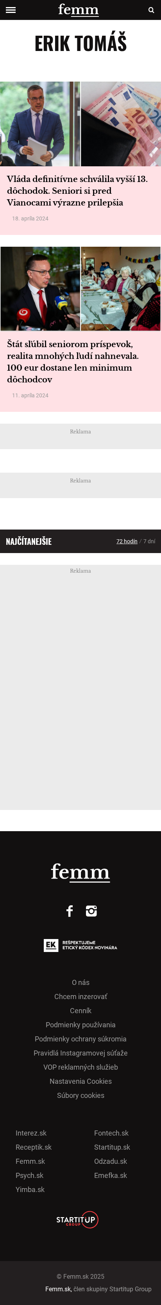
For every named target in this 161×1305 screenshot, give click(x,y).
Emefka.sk (110, 1175)
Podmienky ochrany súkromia (81, 1039)
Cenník (80, 1011)
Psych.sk (29, 1175)
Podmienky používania (81, 1025)
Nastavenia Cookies (81, 1081)
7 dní (149, 541)
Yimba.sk (30, 1189)
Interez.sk (31, 1133)
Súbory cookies (80, 1095)
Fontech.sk (111, 1133)
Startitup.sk (112, 1147)
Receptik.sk (34, 1147)
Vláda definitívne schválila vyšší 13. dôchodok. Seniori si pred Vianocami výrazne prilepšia (77, 191)
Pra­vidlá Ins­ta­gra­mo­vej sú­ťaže (81, 1053)
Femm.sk (30, 1161)
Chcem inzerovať (80, 996)
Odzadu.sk (110, 1161)
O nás (80, 982)
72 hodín (127, 541)
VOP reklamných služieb (80, 1067)
